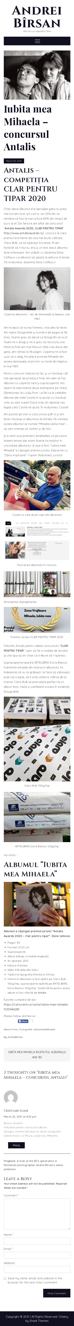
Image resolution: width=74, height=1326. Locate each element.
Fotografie (25, 1029)
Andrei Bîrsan (37, 17)
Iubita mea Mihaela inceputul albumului (37, 1052)
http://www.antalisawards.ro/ (24, 233)
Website (9, 1263)
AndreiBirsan (15, 1037)
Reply (16, 1145)
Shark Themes (39, 1321)
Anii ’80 (37, 1057)
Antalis (42, 992)
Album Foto (11, 1029)
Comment (11, 1195)
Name (8, 1234)
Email (8, 1249)
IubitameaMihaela (44, 1029)
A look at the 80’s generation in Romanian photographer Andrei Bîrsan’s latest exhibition (33, 1165)
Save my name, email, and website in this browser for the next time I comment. (35, 1280)
